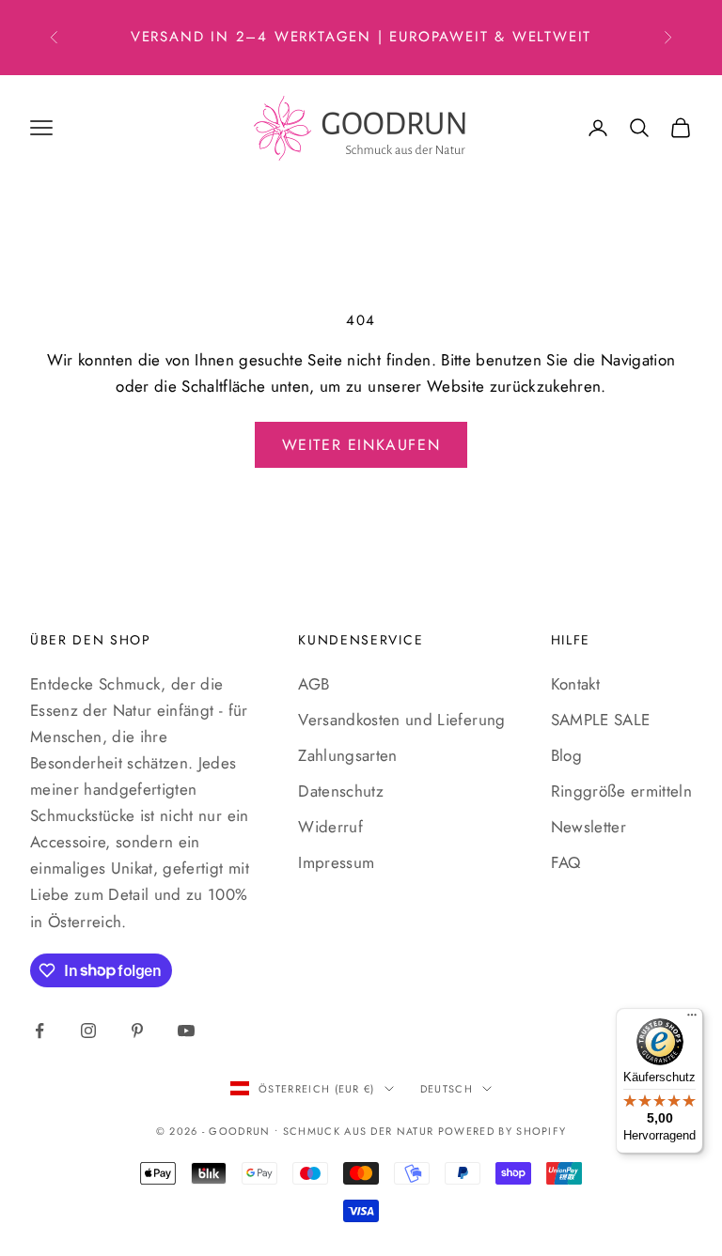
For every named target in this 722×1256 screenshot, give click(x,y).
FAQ (566, 862)
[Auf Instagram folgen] (88, 1030)
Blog (566, 755)
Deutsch (446, 1088)
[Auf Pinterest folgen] (137, 1030)
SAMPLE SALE (601, 719)
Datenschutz (341, 791)
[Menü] (692, 1019)
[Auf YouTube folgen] (186, 1030)
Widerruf (330, 826)
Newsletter (588, 826)
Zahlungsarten (347, 755)
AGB (313, 684)
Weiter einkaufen (361, 445)
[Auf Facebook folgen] (39, 1030)
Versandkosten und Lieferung (401, 719)
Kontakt (575, 684)
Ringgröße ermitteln (621, 791)
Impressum (336, 862)
